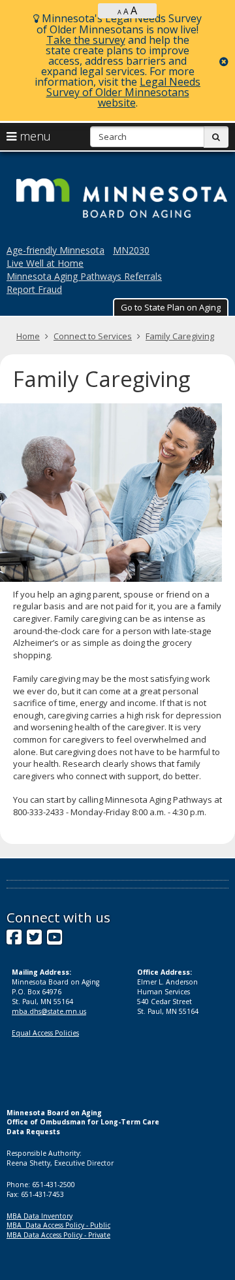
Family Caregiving (180, 336)
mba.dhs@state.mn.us (49, 1011)
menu (33, 136)
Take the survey (85, 40)
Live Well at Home (45, 263)
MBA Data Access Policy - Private (58, 1234)
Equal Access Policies (45, 1032)
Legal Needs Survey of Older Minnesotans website (123, 92)
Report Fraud (34, 289)
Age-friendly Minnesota (55, 250)
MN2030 (131, 250)
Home (28, 336)
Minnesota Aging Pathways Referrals (84, 276)
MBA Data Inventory (39, 1216)
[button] (170, 307)
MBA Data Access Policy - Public (58, 1225)
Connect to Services (93, 336)
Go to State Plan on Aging (171, 307)
